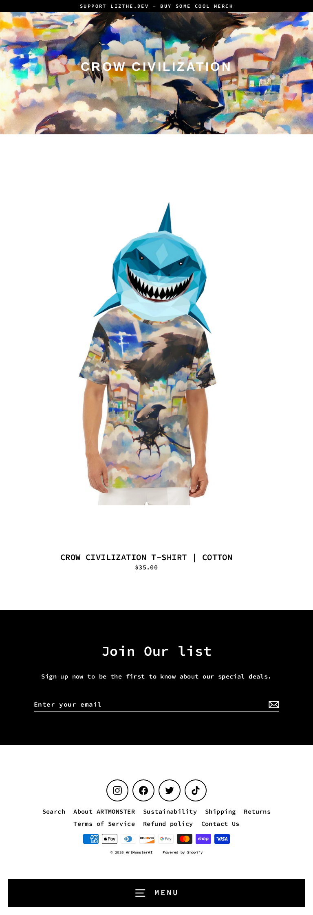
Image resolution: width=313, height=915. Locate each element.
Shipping (220, 811)
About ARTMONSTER (104, 811)
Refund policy (168, 823)
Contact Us (220, 823)
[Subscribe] (272, 705)
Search (54, 811)
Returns (257, 811)
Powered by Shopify (183, 852)
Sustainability (170, 811)
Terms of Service (104, 823)
